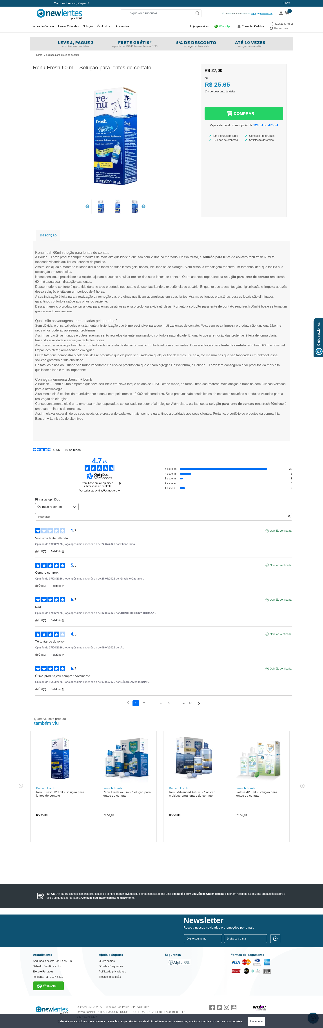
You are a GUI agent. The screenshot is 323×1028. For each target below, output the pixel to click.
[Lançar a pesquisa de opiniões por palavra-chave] (289, 517)
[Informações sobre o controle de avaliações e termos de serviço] (120, 483)
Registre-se (266, 13)
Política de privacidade (112, 971)
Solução (88, 26)
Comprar (244, 113)
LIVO (286, 3)
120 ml (258, 125)
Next (143, 206)
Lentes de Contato (43, 26)
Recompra (281, 28)
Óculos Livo (104, 26)
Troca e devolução (110, 976)
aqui (253, 13)
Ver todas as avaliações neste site (99, 490)
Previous (87, 206)
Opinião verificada (281, 530)
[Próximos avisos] (199, 703)
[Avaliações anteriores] (128, 702)
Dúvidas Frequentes (111, 966)
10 (190, 703)
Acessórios (122, 26)
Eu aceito (256, 1021)
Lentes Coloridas (68, 26)
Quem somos (107, 961)
